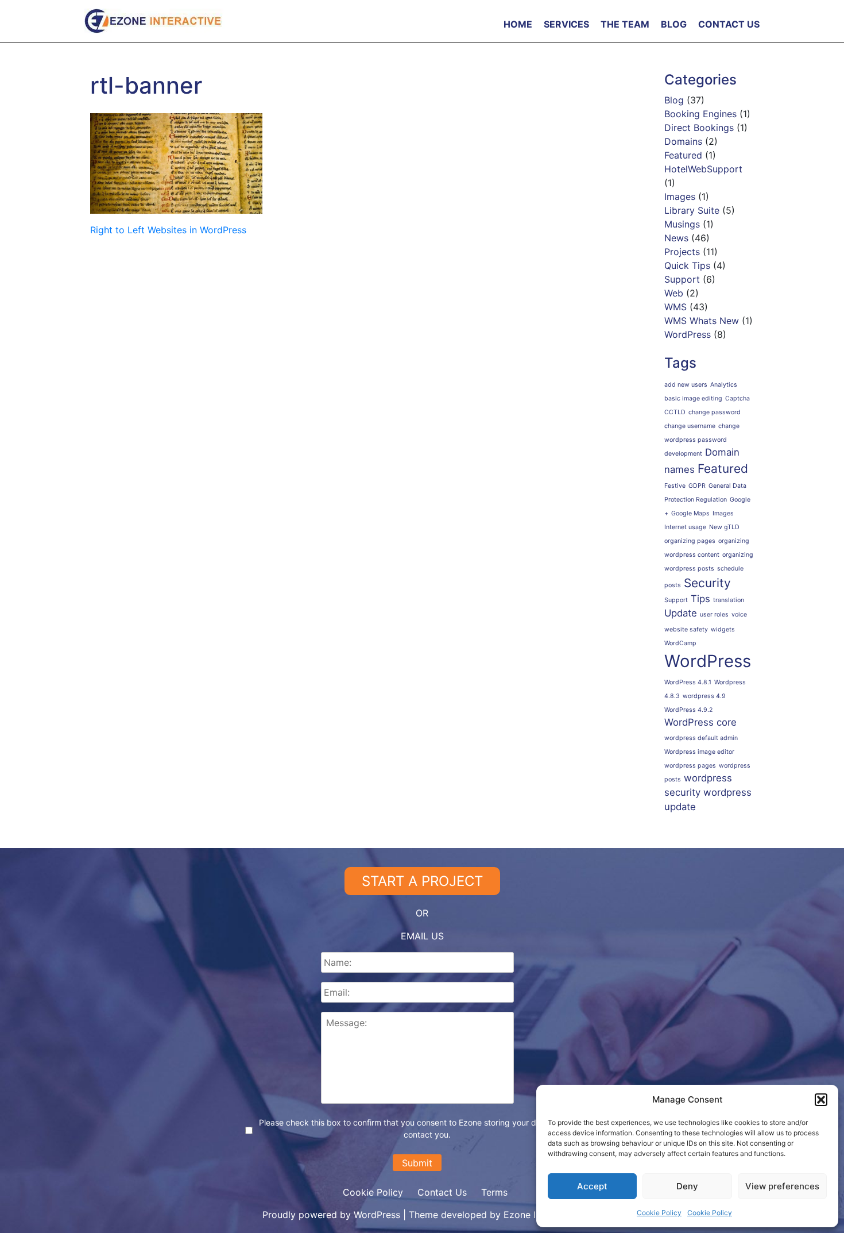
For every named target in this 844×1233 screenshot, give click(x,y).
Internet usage (685, 527)
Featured (683, 155)
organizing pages (689, 541)
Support (682, 279)
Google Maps (690, 513)
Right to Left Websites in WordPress (168, 230)
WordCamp (680, 643)
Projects (682, 251)
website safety (686, 629)
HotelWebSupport (703, 169)
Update (680, 613)
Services (566, 24)
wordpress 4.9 (704, 696)
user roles (714, 614)
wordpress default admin (701, 738)
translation (728, 600)
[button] (821, 1099)
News (676, 238)
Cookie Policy (659, 1212)
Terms (494, 1192)
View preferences (782, 1186)
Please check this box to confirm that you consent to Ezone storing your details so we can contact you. (427, 1128)
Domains (683, 141)
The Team (625, 24)
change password (714, 412)
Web (673, 293)
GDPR (697, 486)
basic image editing (693, 398)
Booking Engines (700, 114)
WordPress (687, 334)
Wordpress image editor (699, 752)
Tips (700, 598)
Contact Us (729, 24)
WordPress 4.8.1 (687, 682)
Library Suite (691, 210)
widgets (723, 629)
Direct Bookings (699, 127)
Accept (592, 1186)
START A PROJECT (422, 881)
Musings (682, 224)
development (683, 453)
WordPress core (700, 722)
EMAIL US (422, 936)
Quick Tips (687, 265)
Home (518, 24)
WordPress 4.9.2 (688, 710)
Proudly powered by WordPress (332, 1214)
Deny (687, 1186)
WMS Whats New (701, 320)
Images (679, 196)
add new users (685, 384)
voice (739, 614)
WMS (675, 307)
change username (689, 426)
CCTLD (675, 412)
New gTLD (724, 527)
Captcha (737, 398)
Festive (675, 486)
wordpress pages (690, 765)
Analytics (723, 384)
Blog (674, 24)
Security (707, 583)
